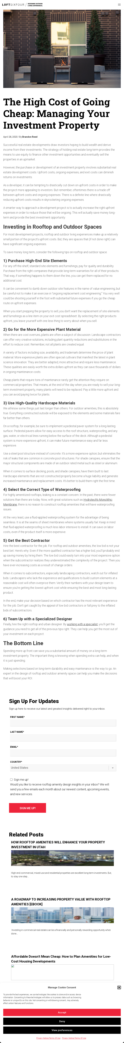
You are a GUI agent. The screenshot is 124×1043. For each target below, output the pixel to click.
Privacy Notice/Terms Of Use (48, 1038)
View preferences (62, 1030)
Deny (62, 1021)
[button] (119, 987)
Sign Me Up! (28, 808)
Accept (62, 1012)
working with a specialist (82, 624)
